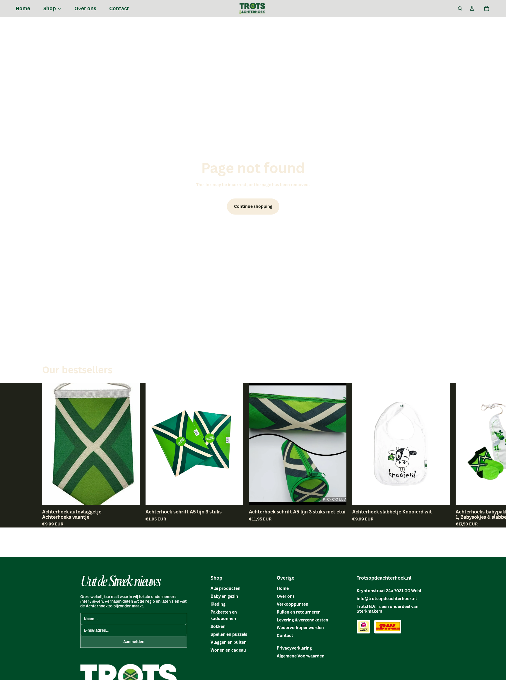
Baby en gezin (224, 596)
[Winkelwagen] (486, 8)
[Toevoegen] (130, 495)
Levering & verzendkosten (302, 620)
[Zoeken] (460, 8)
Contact (285, 635)
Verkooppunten (292, 604)
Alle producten (225, 588)
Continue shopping (253, 206)
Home (283, 588)
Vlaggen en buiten (229, 642)
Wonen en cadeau (228, 650)
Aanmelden (133, 641)
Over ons (286, 596)
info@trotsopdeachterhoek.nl (387, 598)
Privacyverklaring (294, 648)
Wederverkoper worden (300, 627)
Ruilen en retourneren (299, 612)
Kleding (218, 604)
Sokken (218, 626)
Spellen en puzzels (229, 634)
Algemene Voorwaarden (300, 656)
